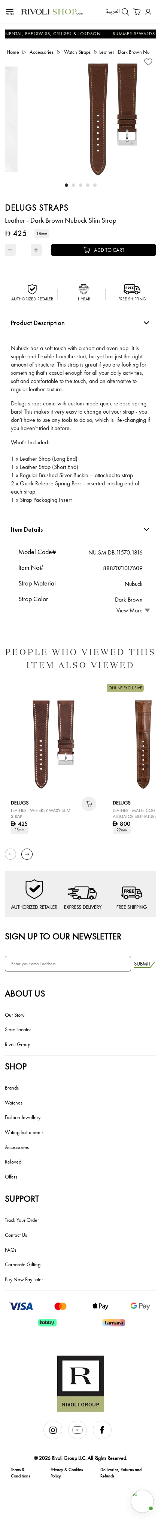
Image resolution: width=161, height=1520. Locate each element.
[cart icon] (89, 804)
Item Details (27, 529)
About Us (25, 993)
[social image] (55, 1437)
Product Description (38, 322)
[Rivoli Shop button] (142, 1501)
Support (22, 1198)
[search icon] (125, 12)
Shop (16, 1066)
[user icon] (148, 11)
